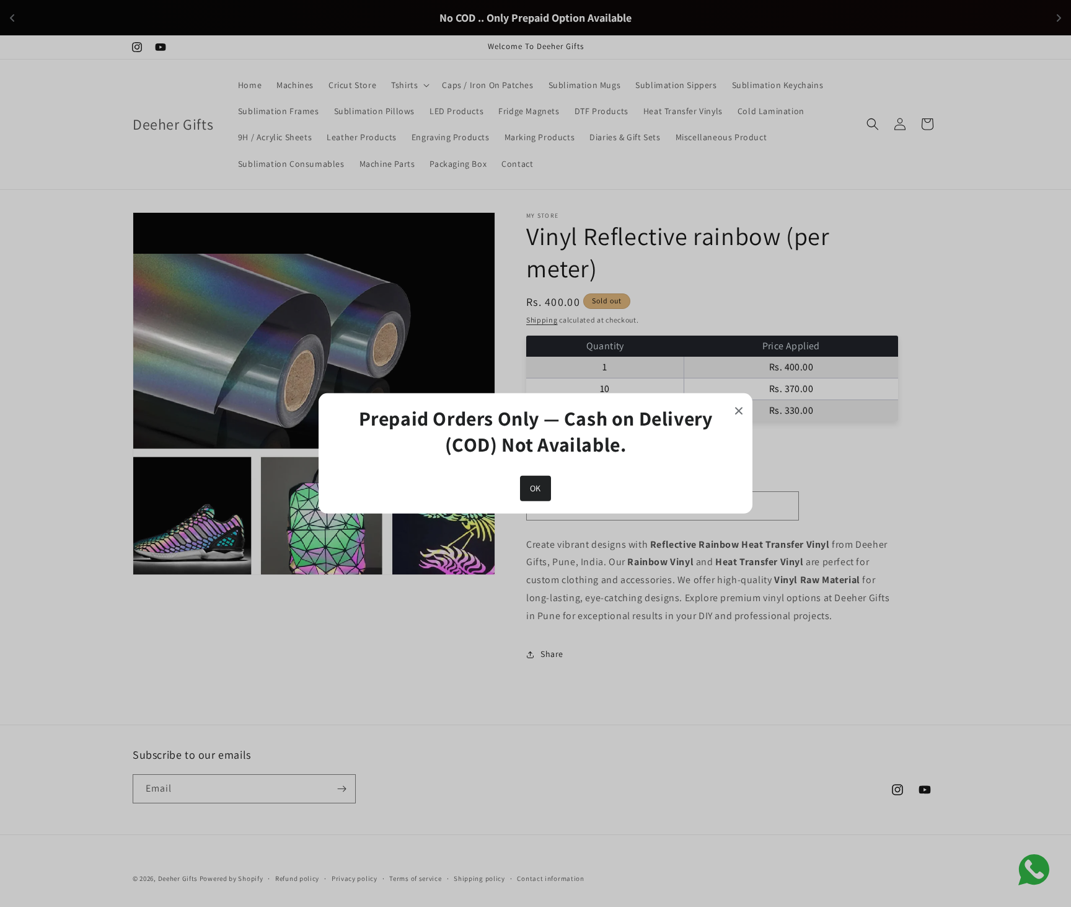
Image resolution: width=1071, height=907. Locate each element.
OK (535, 488)
